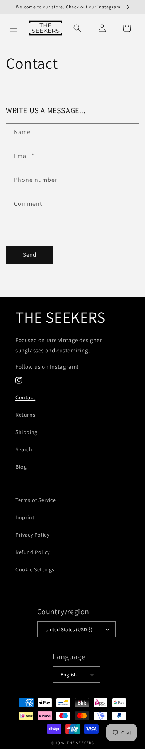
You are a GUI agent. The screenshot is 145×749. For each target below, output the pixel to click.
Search (23, 449)
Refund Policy (32, 552)
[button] (13, 28)
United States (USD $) (68, 629)
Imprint (24, 517)
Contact (25, 397)
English (69, 674)
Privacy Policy (32, 534)
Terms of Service (35, 500)
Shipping (26, 432)
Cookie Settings (35, 569)
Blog (21, 466)
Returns (25, 414)
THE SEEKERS (80, 743)
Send (29, 254)
